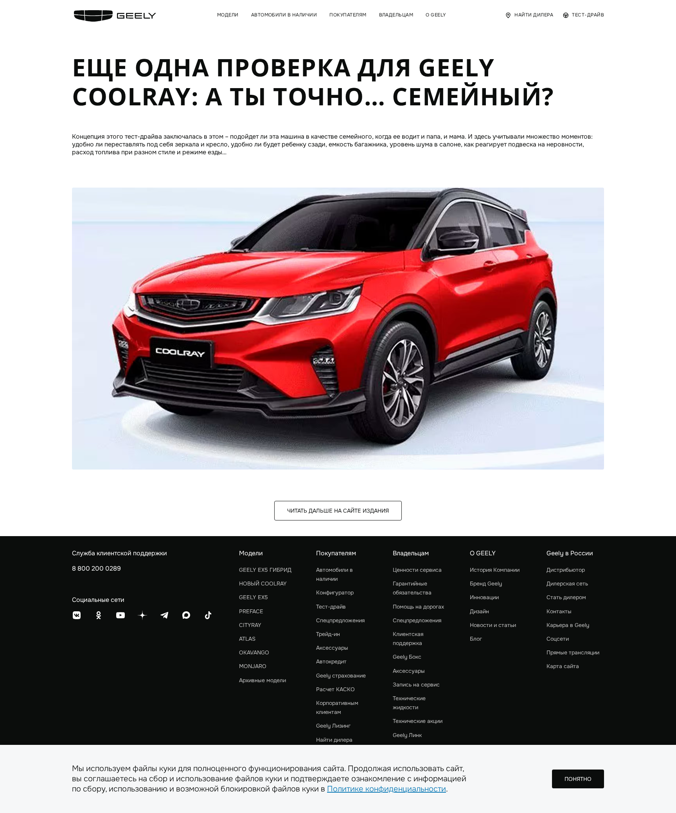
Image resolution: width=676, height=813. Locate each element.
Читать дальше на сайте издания (338, 510)
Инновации (484, 597)
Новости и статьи (493, 625)
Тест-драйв (331, 606)
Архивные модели (262, 680)
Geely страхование (341, 675)
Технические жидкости (409, 703)
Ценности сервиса (417, 569)
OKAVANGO (254, 652)
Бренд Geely (486, 583)
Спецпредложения (340, 620)
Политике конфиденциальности (386, 789)
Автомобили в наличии (334, 574)
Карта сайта (563, 666)
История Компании (495, 569)
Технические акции (417, 720)
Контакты (559, 611)
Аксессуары (332, 647)
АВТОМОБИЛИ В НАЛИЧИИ (284, 15)
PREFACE (251, 611)
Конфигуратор (335, 592)
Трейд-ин (328, 634)
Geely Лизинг (333, 725)
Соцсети (558, 638)
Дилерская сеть (567, 583)
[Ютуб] (120, 615)
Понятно (578, 778)
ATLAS (247, 638)
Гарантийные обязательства (412, 588)
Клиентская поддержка (408, 639)
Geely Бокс (407, 656)
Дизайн (479, 611)
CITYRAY (250, 625)
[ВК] (76, 615)
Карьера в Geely (568, 625)
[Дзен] (142, 615)
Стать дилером (566, 597)
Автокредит (331, 661)
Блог (476, 638)
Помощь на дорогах (418, 606)
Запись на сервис (416, 684)
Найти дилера (334, 739)
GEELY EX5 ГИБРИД (265, 569)
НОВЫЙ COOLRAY (263, 583)
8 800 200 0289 (96, 568)
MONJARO (252, 666)
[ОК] (98, 615)
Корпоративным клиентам (337, 707)
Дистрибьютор (566, 569)
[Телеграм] (164, 615)
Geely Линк (407, 735)
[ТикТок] (208, 615)
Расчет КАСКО (335, 689)
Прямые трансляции (573, 652)
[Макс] (186, 615)
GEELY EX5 (253, 597)
